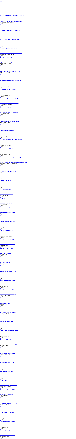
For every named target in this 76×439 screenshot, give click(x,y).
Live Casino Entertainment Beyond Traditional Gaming (8, 385)
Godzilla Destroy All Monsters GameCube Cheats (7, 153)
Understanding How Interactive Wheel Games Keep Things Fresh (10, 30)
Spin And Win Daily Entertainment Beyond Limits (8, 271)
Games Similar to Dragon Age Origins (6, 107)
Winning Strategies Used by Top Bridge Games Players (8, 307)
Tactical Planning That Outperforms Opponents (7, 280)
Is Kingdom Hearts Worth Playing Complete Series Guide (12, 15)
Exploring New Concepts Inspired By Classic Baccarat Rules (9, 25)
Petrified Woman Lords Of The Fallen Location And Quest (9, 116)
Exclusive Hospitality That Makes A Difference (7, 248)
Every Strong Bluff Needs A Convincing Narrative (7, 221)
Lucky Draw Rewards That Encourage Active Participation (9, 330)
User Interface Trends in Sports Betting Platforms (7, 421)
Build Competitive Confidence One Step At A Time (8, 171)
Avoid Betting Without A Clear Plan (5, 216)
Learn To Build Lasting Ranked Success (6, 180)
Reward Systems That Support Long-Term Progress (8, 294)
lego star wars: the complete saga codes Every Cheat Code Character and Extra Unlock (13, 162)
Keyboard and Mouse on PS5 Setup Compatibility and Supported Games (11, 53)
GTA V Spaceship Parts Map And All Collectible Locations (9, 112)
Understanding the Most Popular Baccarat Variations (8, 403)
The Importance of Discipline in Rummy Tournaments (8, 339)
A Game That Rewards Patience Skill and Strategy (8, 435)
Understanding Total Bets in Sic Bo (5, 303)
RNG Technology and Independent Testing (6, 298)
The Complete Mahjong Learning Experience (7, 362)
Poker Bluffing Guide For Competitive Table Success (8, 239)
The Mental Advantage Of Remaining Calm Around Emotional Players (11, 80)
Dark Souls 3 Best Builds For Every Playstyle (7, 130)
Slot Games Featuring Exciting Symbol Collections (8, 389)
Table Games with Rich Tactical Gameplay (6, 371)
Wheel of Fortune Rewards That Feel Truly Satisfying (8, 344)
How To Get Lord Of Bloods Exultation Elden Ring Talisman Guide (10, 121)
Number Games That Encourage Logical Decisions (8, 398)
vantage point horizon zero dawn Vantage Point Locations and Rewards (11, 21)
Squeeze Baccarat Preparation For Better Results (7, 244)
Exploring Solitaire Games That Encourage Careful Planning (9, 103)
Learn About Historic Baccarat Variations (6, 198)
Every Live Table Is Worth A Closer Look (6, 203)
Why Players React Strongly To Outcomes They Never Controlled (10, 71)
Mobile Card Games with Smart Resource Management (8, 312)
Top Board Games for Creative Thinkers (6, 394)
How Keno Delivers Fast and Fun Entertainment (7, 335)
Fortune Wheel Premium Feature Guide (6, 257)
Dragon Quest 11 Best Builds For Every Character (8, 148)
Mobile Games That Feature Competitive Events (7, 430)
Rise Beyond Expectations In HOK (5, 189)
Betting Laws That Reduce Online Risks (6, 207)
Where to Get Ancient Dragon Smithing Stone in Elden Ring (9, 98)
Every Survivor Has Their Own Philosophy (6, 194)
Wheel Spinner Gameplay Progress (5, 262)
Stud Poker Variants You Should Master (6, 357)
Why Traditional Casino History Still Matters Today (8, 66)
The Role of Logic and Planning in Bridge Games (7, 353)
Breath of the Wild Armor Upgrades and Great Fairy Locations (10, 39)
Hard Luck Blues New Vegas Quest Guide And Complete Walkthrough (11, 139)
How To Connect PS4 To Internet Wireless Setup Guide (8, 48)
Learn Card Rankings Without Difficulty (6, 230)
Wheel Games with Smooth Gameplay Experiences (8, 380)
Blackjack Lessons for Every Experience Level (7, 412)
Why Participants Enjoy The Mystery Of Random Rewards (9, 62)
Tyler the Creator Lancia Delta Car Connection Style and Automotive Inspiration (12, 57)
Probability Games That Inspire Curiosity (6, 321)
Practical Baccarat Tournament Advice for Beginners (8, 289)
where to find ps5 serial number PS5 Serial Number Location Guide (10, 157)
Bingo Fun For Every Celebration (5, 253)
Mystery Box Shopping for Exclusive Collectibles (7, 348)
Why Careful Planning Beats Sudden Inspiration (7, 212)
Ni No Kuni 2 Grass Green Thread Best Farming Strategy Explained (10, 166)
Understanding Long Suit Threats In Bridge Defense (8, 89)
